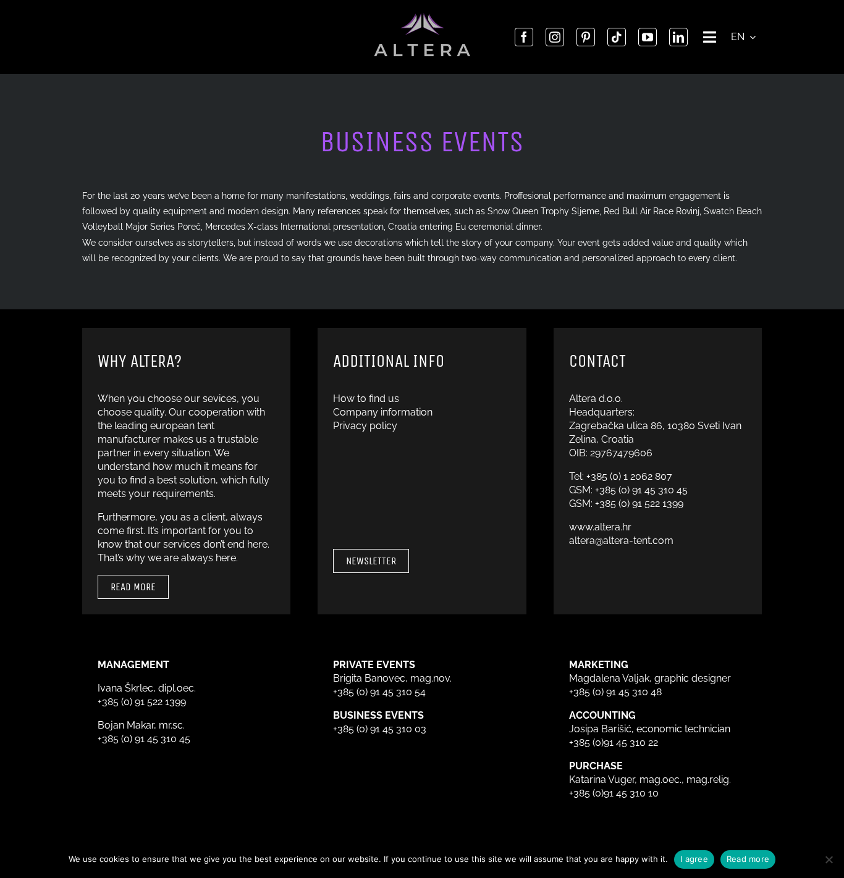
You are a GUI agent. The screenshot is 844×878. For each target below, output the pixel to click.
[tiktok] (616, 37)
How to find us (366, 398)
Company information (383, 412)
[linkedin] (678, 37)
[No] (828, 859)
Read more (748, 859)
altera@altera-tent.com (621, 540)
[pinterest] (585, 37)
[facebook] (524, 37)
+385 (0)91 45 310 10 (614, 793)
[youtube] (647, 37)
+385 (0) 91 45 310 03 (379, 729)
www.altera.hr (600, 527)
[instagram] (555, 37)
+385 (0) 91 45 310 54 (379, 692)
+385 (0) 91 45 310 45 (641, 490)
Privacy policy (365, 426)
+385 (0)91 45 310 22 (613, 742)
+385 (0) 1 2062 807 (629, 476)
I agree (694, 859)
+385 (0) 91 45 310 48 (615, 692)
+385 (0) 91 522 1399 (639, 503)
